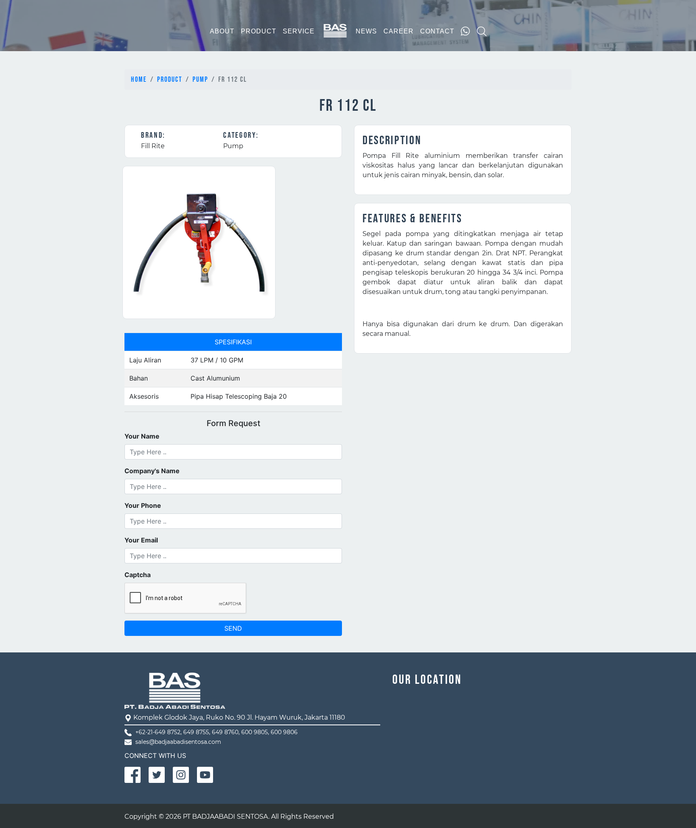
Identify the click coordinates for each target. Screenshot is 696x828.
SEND (233, 628)
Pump (200, 79)
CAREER (398, 31)
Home (139, 79)
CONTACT (437, 31)
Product (169, 79)
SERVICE (299, 31)
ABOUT (222, 31)
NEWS (366, 31)
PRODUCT (258, 31)
